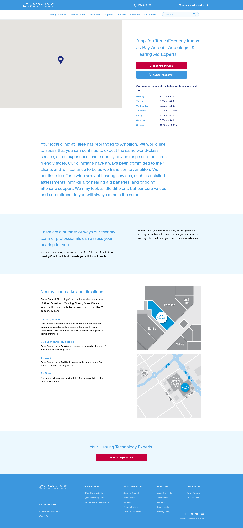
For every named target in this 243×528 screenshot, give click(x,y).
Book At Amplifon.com (122, 457)
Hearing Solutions (57, 14)
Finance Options (130, 507)
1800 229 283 (193, 497)
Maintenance (129, 497)
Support (108, 14)
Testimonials (162, 497)
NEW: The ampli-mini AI (94, 493)
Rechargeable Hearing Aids (96, 502)
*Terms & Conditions (132, 511)
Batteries (127, 502)
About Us (121, 14)
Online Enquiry (193, 493)
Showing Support (131, 493)
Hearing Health (77, 14)
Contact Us (150, 14)
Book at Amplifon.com (162, 65)
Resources (95, 14)
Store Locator (163, 507)
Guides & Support (133, 486)
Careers (161, 502)
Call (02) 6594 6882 (163, 75)
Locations (135, 14)
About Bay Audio (164, 493)
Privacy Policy (163, 511)
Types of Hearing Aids (94, 497)
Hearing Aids (91, 486)
